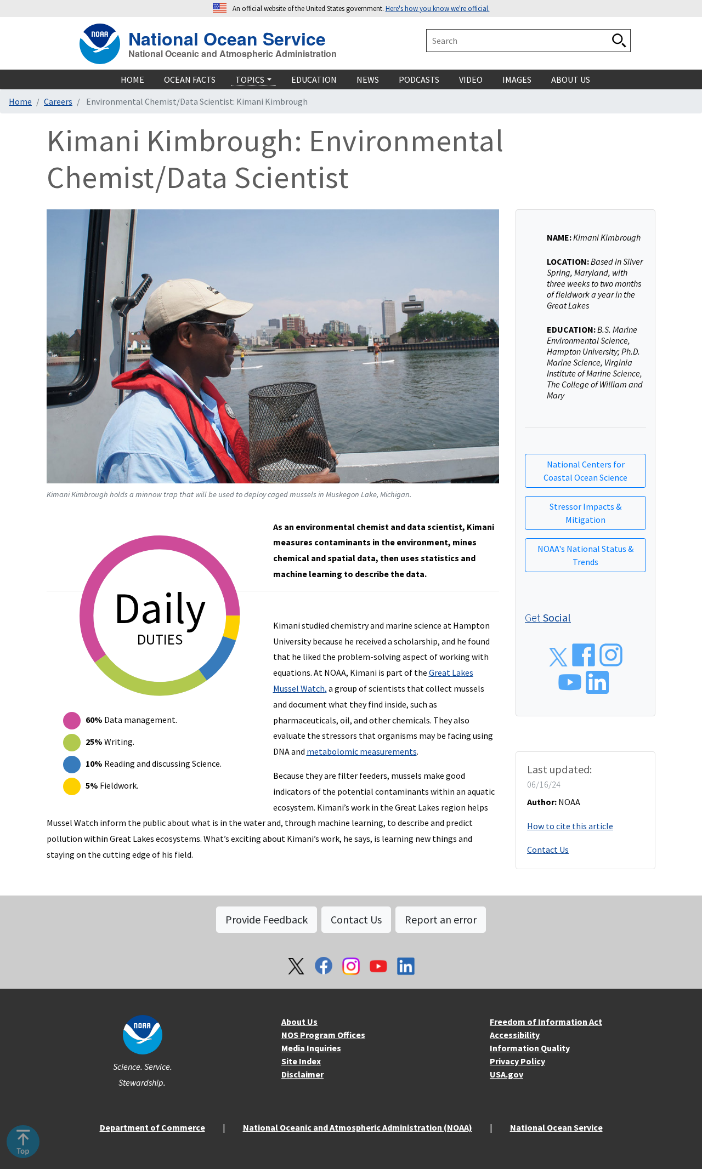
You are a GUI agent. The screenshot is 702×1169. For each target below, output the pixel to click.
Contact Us (548, 849)
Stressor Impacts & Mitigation (585, 513)
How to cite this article (570, 825)
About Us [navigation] (570, 79)
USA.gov (506, 1074)
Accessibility (515, 1034)
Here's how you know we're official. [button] (438, 8)
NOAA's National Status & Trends (585, 555)
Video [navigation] (471, 79)
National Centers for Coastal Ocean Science (585, 471)
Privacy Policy (517, 1061)
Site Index (301, 1061)
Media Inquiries (311, 1047)
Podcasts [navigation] (419, 79)
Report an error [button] (441, 919)
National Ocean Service (227, 37)
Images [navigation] (516, 79)
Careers (58, 101)
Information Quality (530, 1047)
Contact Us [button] (356, 919)
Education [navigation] (314, 79)
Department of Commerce (152, 1127)
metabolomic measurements (362, 751)
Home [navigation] (132, 79)
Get (548, 617)
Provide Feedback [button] (266, 919)
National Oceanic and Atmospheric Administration (232, 53)
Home (20, 101)
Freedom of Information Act (546, 1021)
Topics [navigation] (249, 79)
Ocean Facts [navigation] (190, 79)
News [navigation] (367, 79)
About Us (299, 1021)
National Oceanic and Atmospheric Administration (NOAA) (357, 1127)
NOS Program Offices (323, 1034)
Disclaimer (302, 1074)
